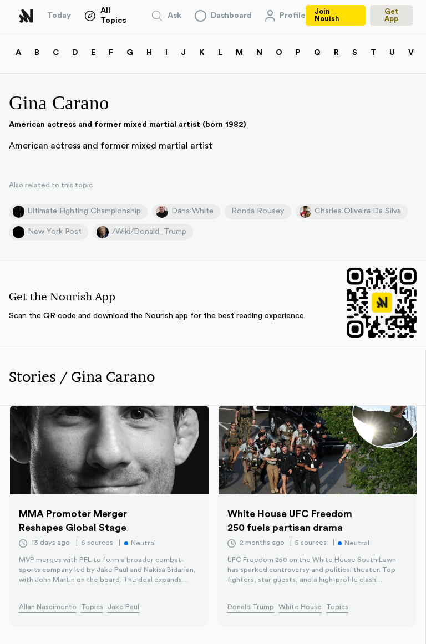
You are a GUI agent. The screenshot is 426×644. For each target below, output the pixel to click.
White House (300, 607)
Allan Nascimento (48, 607)
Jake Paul (123, 607)
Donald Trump (250, 607)
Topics (92, 607)
